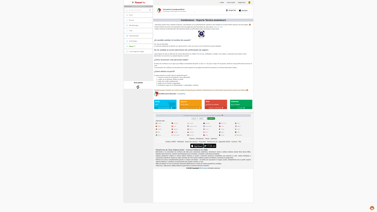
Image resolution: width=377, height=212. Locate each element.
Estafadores (200, 138)
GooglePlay (181, 94)
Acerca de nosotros (191, 141)
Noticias (192, 138)
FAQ (239, 141)
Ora (139, 2)
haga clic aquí (218, 27)
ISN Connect (203, 168)
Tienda (207, 138)
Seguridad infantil (224, 141)
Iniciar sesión (231, 2)
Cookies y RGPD (170, 141)
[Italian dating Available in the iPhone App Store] (196, 144)
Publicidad (180, 141)
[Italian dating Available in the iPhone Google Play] (209, 144)
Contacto (234, 141)
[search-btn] (150, 10)
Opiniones (214, 138)
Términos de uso (212, 141)
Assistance (372, 208)
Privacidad (202, 141)
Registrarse (241, 2)
